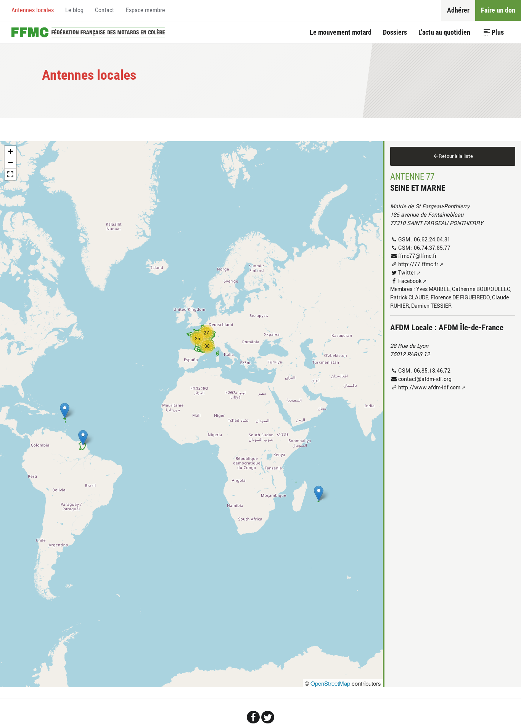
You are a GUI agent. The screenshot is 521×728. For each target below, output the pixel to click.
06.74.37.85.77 (432, 247)
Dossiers (395, 32)
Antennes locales (32, 10)
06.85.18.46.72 (432, 370)
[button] (318, 493)
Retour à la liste (456, 156)
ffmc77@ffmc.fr (417, 255)
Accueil (88, 32)
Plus (498, 32)
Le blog (74, 10)
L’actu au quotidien (444, 32)
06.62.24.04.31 (432, 239)
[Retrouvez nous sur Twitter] (267, 717)
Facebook (409, 280)
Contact (104, 10)
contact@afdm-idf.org (425, 378)
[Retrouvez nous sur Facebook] (253, 717)
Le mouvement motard (340, 32)
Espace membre (145, 10)
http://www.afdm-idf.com (429, 387)
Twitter (406, 272)
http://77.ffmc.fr (418, 264)
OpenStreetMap (330, 683)
